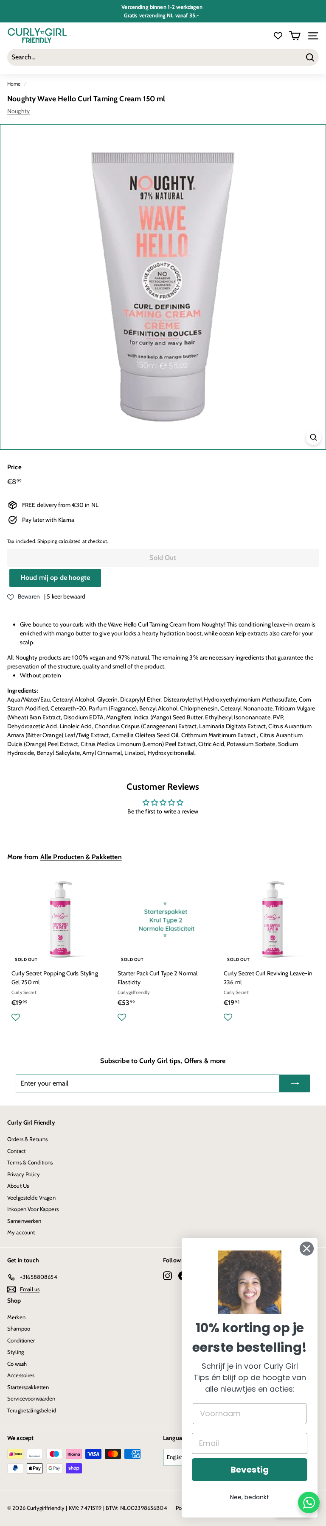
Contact (16, 1150)
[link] (249, 1282)
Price (14, 467)
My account (21, 1232)
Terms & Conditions (30, 1162)
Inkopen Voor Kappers (33, 1209)
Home (14, 84)
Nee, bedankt (249, 1497)
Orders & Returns (27, 1139)
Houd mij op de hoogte (55, 578)
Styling (15, 1351)
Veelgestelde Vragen (31, 1197)
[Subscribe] (295, 1083)
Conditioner (21, 1340)
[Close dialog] (306, 1248)
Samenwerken (24, 1220)
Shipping (47, 541)
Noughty (18, 111)
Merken (16, 1317)
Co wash (17, 1363)
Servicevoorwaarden (31, 1398)
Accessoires (21, 1375)
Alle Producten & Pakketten (81, 857)
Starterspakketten (28, 1387)
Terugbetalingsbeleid (31, 1410)
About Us (18, 1185)
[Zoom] (313, 437)
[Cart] (295, 35)
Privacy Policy (23, 1174)
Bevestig (249, 1470)
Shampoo (18, 1328)
